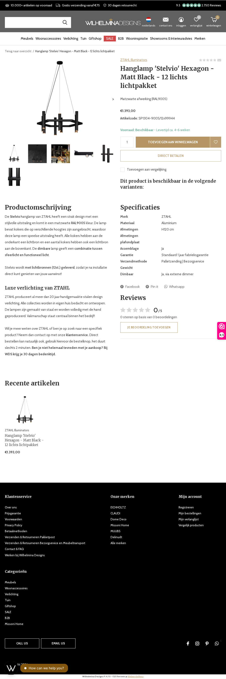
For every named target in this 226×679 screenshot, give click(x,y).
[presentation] (113, 99)
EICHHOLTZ (118, 507)
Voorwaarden (13, 519)
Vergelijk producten (191, 525)
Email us (58, 643)
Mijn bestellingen (190, 513)
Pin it (154, 287)
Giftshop (95, 39)
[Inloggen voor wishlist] (215, 142)
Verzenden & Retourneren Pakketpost (30, 537)
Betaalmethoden (16, 531)
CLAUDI (115, 513)
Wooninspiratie (137, 39)
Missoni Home (120, 525)
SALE (109, 39)
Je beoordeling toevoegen (148, 327)
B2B (121, 39)
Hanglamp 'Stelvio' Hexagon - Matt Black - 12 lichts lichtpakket (24, 440)
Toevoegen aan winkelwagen (173, 142)
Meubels (27, 39)
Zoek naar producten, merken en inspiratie (65, 22)
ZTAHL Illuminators (133, 60)
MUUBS (116, 531)
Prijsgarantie (13, 513)
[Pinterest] (207, 643)
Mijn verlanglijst (189, 519)
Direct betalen (171, 156)
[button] (14, 153)
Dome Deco (118, 519)
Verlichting (70, 39)
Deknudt (116, 537)
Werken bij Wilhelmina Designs (25, 555)
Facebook (132, 287)
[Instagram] (197, 643)
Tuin (83, 39)
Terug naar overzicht (18, 51)
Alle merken (118, 543)
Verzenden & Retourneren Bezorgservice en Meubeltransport (45, 543)
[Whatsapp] (217, 643)
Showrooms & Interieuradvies (171, 39)
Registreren (186, 507)
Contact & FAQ (14, 549)
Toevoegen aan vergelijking (146, 169)
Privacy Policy (13, 525)
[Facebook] (188, 643)
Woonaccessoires (48, 39)
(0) (219, 60)
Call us (22, 643)
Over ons (11, 507)
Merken (199, 39)
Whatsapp (177, 287)
